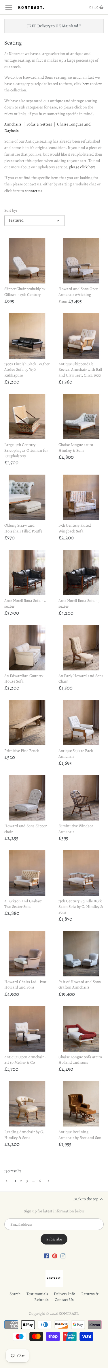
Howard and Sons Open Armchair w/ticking (78, 291)
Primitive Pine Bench (21, 750)
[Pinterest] (54, 1256)
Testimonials (37, 1294)
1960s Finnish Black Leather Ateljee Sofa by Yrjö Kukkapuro (27, 369)
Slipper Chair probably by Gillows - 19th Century (24, 291)
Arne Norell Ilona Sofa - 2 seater (25, 603)
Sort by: (10, 210)
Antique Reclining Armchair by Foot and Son (79, 1134)
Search (15, 1294)
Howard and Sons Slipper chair (25, 828)
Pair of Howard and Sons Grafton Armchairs (79, 984)
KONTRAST (68, 1313)
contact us (33, 190)
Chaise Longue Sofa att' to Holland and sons (80, 1059)
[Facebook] (46, 1256)
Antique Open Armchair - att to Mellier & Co (25, 1059)
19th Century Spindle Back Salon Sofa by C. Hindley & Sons (80, 906)
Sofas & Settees (39, 124)
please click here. (82, 167)
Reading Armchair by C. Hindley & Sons (24, 1134)
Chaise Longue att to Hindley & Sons (75, 447)
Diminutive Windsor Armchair (75, 828)
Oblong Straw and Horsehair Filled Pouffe (23, 528)
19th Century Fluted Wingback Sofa (74, 528)
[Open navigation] (8, 7)
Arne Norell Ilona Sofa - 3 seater (79, 603)
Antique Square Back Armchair (75, 753)
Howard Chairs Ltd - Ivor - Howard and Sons (26, 984)
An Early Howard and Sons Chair (80, 678)
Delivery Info (64, 1294)
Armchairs (13, 124)
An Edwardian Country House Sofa (23, 678)
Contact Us (64, 1299)
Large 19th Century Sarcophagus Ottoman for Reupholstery (26, 450)
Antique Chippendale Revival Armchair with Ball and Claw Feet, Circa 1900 (80, 369)
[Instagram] (63, 1256)
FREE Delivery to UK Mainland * (54, 26)
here (85, 83)
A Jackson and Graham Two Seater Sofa (23, 904)
